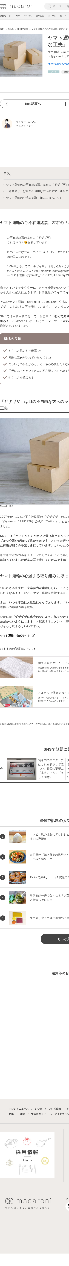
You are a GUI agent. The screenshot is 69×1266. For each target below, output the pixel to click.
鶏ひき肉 (40, 16)
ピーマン (52, 16)
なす (18, 16)
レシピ (38, 1108)
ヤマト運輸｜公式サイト (15, 635)
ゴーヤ (63, 16)
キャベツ (28, 16)
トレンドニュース (19, 1108)
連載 (22, 1114)
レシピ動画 (54, 1108)
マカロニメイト (39, 1114)
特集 (11, 1114)
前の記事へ (33, 104)
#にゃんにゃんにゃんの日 (23, 270)
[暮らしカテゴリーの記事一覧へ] (53, 72)
